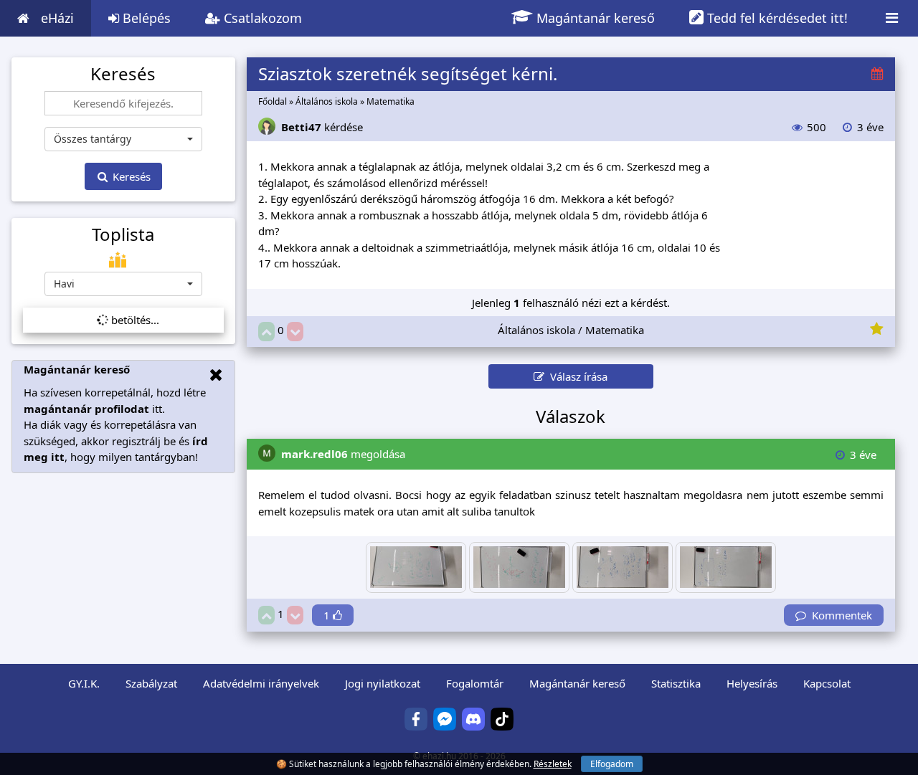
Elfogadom (611, 764)
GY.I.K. (84, 683)
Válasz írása (575, 376)
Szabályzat (151, 683)
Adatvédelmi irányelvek (261, 683)
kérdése (322, 127)
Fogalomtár (474, 683)
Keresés (130, 176)
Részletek (553, 764)
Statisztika (676, 683)
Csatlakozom (261, 18)
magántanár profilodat (86, 408)
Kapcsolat (827, 683)
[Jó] (266, 331)
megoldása (343, 454)
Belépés (145, 18)
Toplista (123, 234)
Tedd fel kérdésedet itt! (776, 18)
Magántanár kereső (594, 18)
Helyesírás (752, 683)
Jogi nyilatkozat (382, 683)
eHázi (57, 18)
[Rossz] (295, 331)
